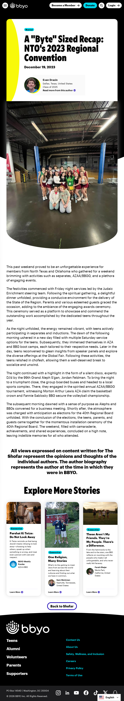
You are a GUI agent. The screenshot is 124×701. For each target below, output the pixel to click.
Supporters (17, 673)
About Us (72, 647)
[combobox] (109, 697)
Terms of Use (74, 675)
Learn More (15, 592)
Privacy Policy (74, 668)
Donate (90, 5)
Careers (71, 661)
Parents (13, 665)
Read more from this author (58, 90)
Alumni (13, 648)
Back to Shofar (62, 606)
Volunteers (16, 656)
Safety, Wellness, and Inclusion (85, 654)
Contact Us (73, 639)
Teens (11, 640)
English (110, 697)
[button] (5, 5)
